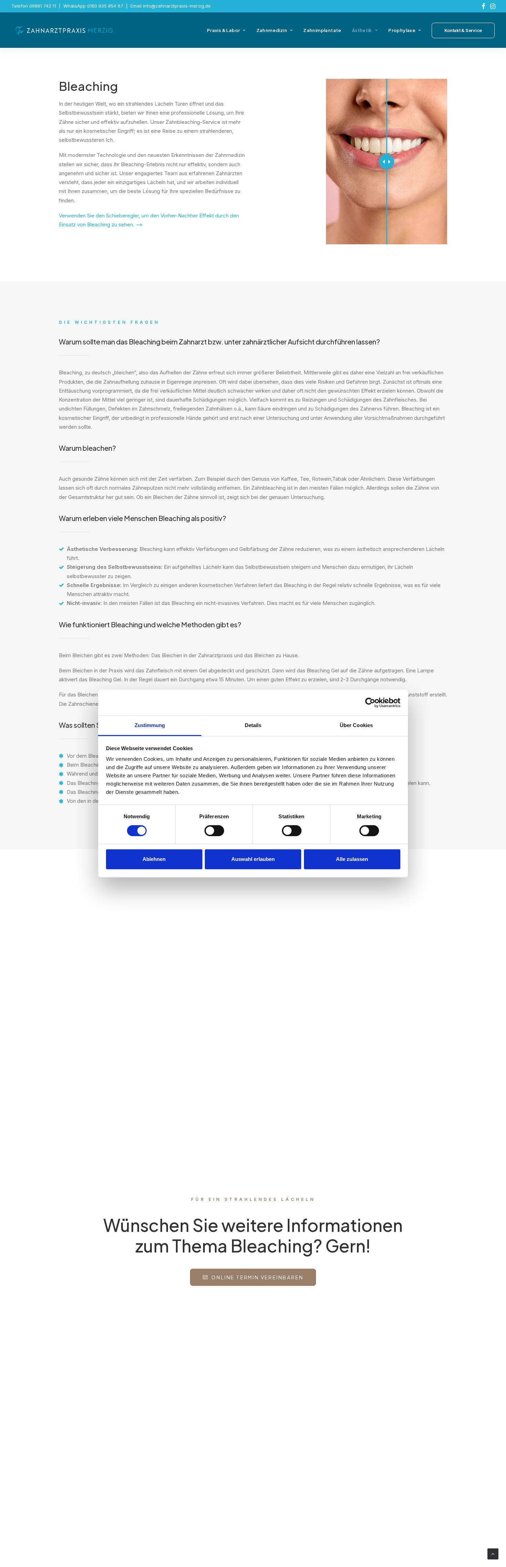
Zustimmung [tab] (150, 725)
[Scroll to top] (492, 1553)
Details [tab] (253, 725)
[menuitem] (483, 6)
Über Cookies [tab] (356, 725)
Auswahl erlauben (253, 859)
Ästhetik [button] (362, 30)
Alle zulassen (352, 859)
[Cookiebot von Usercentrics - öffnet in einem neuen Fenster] (370, 702)
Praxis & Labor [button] (223, 30)
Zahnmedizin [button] (271, 30)
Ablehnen (154, 859)
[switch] (214, 830)
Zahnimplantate (322, 30)
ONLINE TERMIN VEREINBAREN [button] (257, 1277)
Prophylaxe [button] (401, 30)
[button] (483, 6)
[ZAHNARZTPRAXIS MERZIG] (64, 30)
